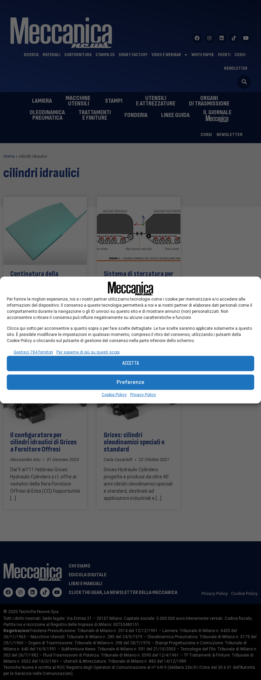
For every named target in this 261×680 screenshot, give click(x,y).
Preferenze (130, 382)
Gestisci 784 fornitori (33, 352)
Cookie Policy (114, 394)
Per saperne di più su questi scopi (88, 352)
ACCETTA (130, 363)
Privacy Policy (143, 394)
